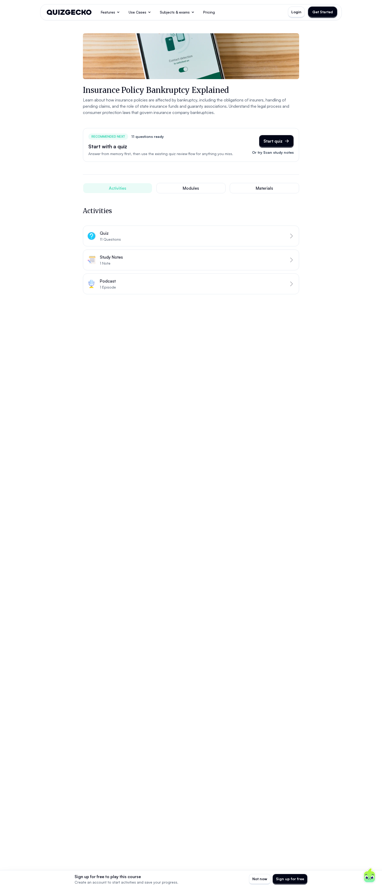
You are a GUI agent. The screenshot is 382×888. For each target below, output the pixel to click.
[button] (191, 236)
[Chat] (369, 875)
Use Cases (137, 12)
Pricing (209, 12)
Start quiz (273, 141)
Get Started (322, 12)
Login (296, 12)
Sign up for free (290, 879)
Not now (259, 879)
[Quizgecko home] (69, 12)
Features (108, 12)
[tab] (117, 188)
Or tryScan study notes (273, 152)
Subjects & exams (175, 12)
